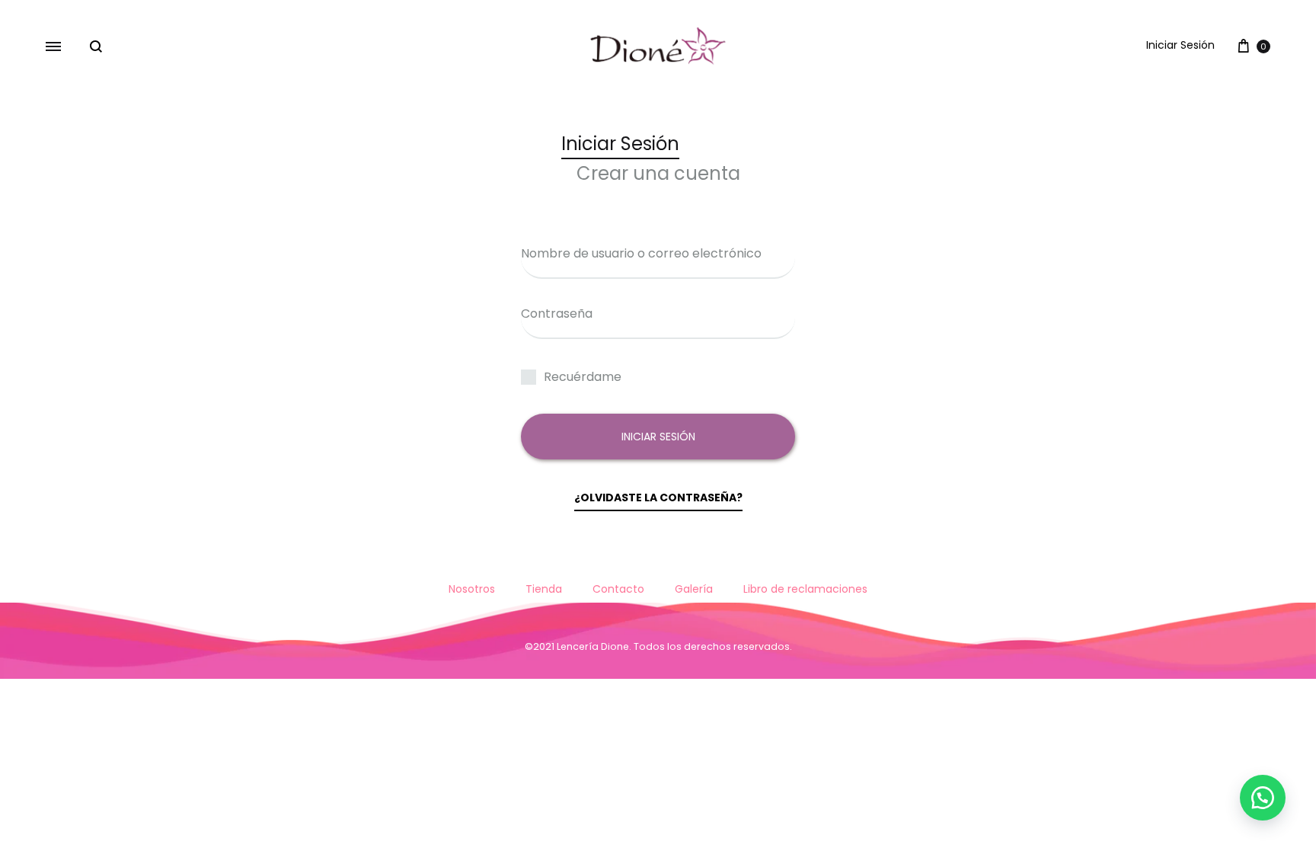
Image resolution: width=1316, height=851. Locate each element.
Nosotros (472, 589)
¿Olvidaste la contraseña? (658, 497)
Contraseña (557, 313)
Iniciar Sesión (1180, 45)
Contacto (618, 589)
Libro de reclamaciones (805, 589)
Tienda (543, 589)
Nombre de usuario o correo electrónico (641, 253)
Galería (694, 589)
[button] (1263, 798)
